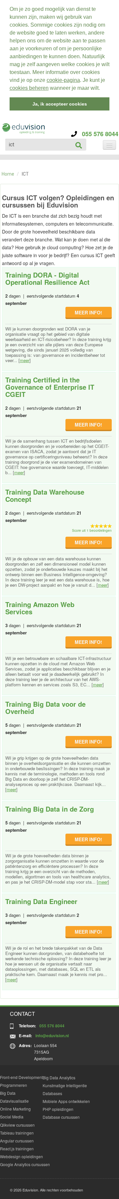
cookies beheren (29, 88)
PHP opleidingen (58, 1109)
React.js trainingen (17, 1148)
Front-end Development (21, 1077)
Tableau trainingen (17, 1133)
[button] (102, 89)
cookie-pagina (63, 80)
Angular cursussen (17, 1140)
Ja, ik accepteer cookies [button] (59, 104)
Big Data (8, 1093)
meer (24, 360)
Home (8, 174)
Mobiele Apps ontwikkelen (66, 1101)
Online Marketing (15, 1109)
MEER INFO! (88, 312)
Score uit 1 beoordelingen (92, 530)
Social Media (11, 1116)
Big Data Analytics (59, 1077)
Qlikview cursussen (17, 1125)
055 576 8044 (97, 134)
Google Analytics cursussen (25, 1164)
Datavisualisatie (14, 1101)
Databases (52, 1093)
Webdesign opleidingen (21, 1156)
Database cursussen (61, 1117)
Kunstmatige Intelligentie (65, 1085)
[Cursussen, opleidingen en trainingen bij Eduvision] (23, 128)
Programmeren (13, 1085)
